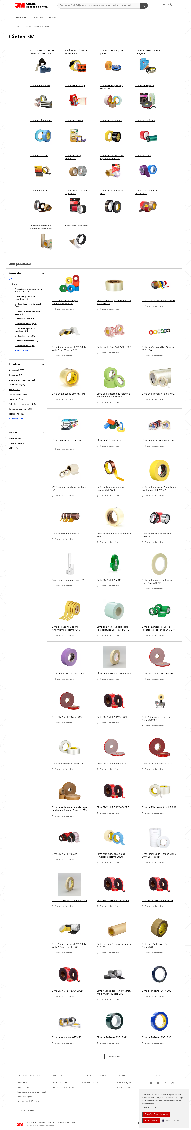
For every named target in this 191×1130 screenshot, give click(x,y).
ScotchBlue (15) (16, 443)
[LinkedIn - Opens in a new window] (150, 1083)
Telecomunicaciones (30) (21, 409)
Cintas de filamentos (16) (26, 341)
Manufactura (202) (18, 394)
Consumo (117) (15, 375)
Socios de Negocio (24, 1097)
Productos (21, 18)
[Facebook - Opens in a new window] (165, 1083)
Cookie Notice (149, 1107)
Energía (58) (14, 390)
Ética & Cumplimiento (25, 1111)
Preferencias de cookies (66, 1122)
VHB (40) (13, 448)
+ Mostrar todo (22, 350)
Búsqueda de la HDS (90, 1083)
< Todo (12, 279)
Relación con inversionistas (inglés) (31, 1092)
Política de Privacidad (46, 1122)
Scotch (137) (15, 438)
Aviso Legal (31, 1122)
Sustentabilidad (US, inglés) (28, 1101)
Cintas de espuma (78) (25, 336)
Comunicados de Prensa (63, 1087)
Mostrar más (114, 1057)
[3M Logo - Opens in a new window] (32, 5)
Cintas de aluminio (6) (25, 319)
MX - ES (165, 4)
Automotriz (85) (16, 370)
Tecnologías (21, 1106)
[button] (171, 1120)
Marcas (53, 18)
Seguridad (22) (16, 399)
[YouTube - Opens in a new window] (158, 1083)
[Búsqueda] (144, 6)
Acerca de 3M (22, 1083)
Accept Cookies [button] (151, 1120)
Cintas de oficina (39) (25, 346)
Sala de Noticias (60, 1083)
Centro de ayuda (124, 1083)
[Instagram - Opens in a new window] (172, 1083)
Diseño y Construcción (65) (22, 380)
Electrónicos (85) (17, 385)
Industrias (38, 18)
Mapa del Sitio (123, 1087)
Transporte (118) (16, 414)
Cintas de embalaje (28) (26, 324)
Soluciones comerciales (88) (22, 404)
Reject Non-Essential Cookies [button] (156, 1114)
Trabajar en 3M (23, 1087)
